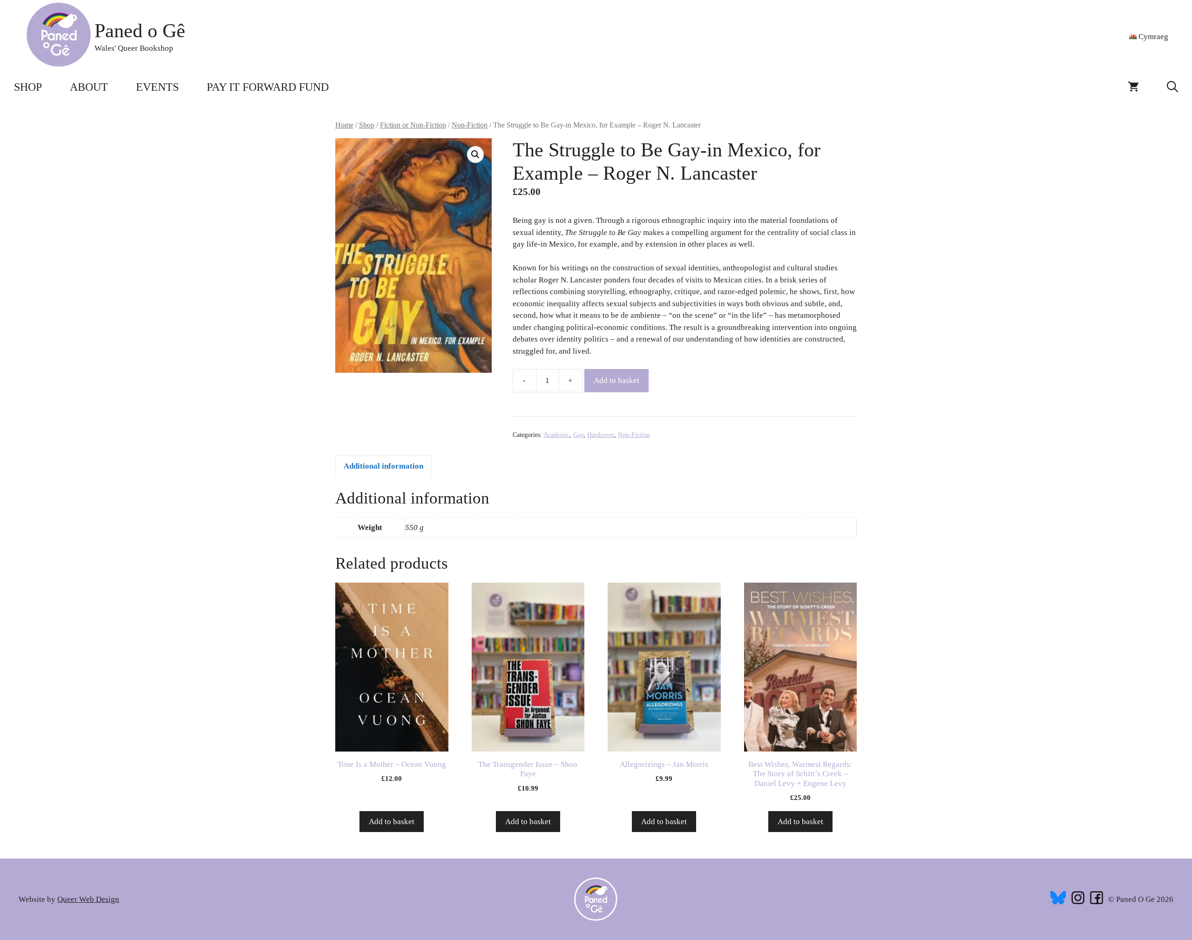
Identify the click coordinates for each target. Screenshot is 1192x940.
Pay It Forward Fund (268, 87)
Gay (578, 434)
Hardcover (600, 434)
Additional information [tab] (383, 466)
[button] (1172, 87)
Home (344, 125)
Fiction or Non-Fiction (413, 125)
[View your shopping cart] (1133, 87)
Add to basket (616, 380)
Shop (28, 87)
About (89, 87)
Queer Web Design (88, 899)
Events (157, 87)
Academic (556, 434)
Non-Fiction (470, 125)
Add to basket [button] (391, 821)
